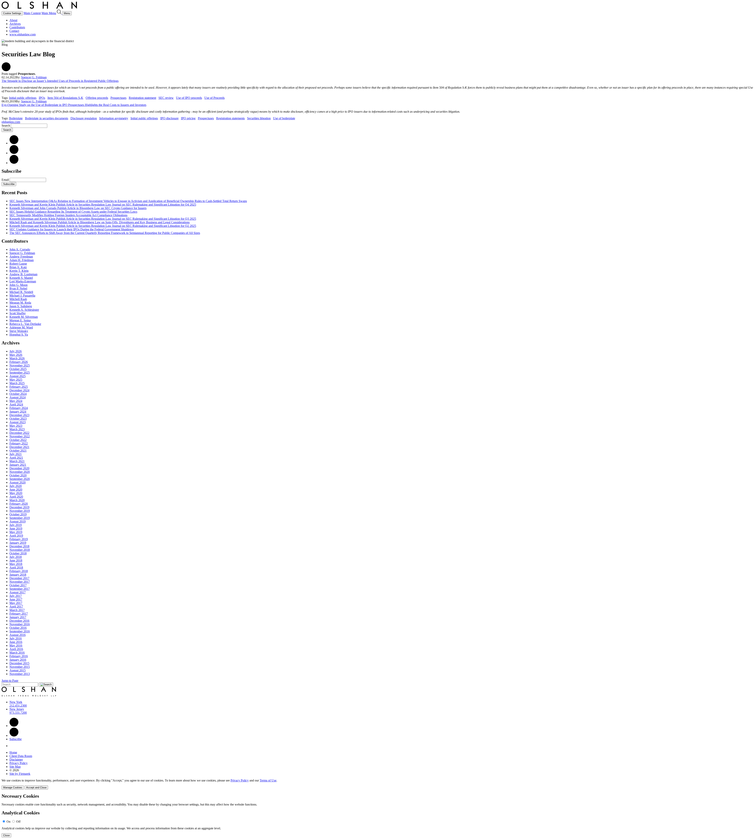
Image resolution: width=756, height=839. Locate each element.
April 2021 (16, 457)
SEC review (166, 97)
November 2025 (19, 365)
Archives (15, 23)
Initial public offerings (22, 97)
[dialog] (378, 784)
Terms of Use (268, 780)
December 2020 (19, 468)
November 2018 (19, 549)
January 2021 (17, 464)
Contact (14, 30)
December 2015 (19, 663)
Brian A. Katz (18, 267)
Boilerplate (16, 118)
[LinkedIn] (14, 143)
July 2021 (15, 454)
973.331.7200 (18, 712)
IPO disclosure (169, 118)
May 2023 (15, 425)
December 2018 (19, 546)
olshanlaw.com (11, 121)
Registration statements (230, 118)
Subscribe (9, 184)
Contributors (17, 27)
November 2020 (19, 471)
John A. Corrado (19, 249)
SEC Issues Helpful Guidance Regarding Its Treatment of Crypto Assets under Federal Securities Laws (73, 211)
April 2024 (16, 404)
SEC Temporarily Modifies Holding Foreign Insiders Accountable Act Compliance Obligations (68, 215)
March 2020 (17, 500)
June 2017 (15, 599)
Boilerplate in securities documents (46, 118)
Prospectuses (118, 97)
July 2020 (15, 486)
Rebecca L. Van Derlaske (25, 324)
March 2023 (17, 429)
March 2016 (17, 652)
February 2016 (18, 656)
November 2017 (19, 581)
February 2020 (18, 503)
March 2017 (17, 610)
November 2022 (19, 436)
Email (6, 179)
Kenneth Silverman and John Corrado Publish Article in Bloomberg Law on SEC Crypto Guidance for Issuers (77, 208)
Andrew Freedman (21, 256)
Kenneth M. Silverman (23, 316)
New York (15, 702)
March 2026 (17, 358)
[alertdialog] (378, 815)
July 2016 (15, 638)
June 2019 (15, 528)
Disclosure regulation (83, 118)
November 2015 (19, 666)
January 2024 (17, 411)
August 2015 (17, 670)
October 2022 (18, 440)
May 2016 (15, 645)
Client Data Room (20, 756)
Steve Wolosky (18, 331)
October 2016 (18, 627)
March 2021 (17, 461)
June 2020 (15, 489)
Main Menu (49, 13)
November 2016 (19, 624)
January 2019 (17, 542)
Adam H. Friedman (21, 260)
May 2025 (15, 379)
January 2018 (17, 574)
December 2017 (19, 578)
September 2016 (19, 631)
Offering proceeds (97, 97)
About (13, 20)
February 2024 (18, 408)
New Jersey (16, 709)
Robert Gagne (18, 263)
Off (18, 821)
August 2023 (17, 422)
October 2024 (18, 393)
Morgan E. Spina (20, 320)
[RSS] (14, 162)
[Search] (59, 13)
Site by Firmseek (19, 773)
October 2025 (18, 369)
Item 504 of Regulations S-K (65, 97)
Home (13, 752)
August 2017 (17, 592)
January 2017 (17, 617)
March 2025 (17, 383)
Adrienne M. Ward (21, 327)
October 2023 (18, 418)
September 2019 (19, 518)
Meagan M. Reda (20, 302)
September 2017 (19, 588)
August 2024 (17, 397)
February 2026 (18, 362)
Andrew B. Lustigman (23, 274)
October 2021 (18, 450)
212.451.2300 (18, 705)
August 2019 (17, 521)
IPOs (42, 97)
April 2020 (16, 496)
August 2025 (17, 376)
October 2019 (18, 514)
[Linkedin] (14, 725)
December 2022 (19, 432)
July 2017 (15, 596)
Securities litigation (259, 118)
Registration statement (142, 97)
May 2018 (15, 564)
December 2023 (19, 415)
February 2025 (18, 386)
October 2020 (18, 475)
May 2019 (15, 532)
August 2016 (17, 635)
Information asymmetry (113, 118)
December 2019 (19, 507)
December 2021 (19, 447)
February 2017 (18, 613)
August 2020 (17, 482)
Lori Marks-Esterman (22, 281)
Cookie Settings (12, 13)
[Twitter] (14, 153)
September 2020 (19, 479)
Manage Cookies (12, 787)
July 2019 (15, 525)
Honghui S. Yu (18, 334)
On (8, 821)
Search (6, 125)
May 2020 (15, 493)
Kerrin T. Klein (19, 270)
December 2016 (19, 620)
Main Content (32, 13)
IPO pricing (188, 118)
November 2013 (19, 674)
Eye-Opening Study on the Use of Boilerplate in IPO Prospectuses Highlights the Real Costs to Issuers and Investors (74, 105)
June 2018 (15, 560)
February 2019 (18, 539)
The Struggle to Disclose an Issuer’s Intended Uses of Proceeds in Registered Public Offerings (60, 81)
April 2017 (16, 606)
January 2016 (17, 659)
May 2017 (15, 603)
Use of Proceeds (214, 97)
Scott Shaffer (17, 313)
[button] (6, 70)
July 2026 (15, 351)
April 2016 (16, 649)
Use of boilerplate (284, 118)
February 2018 (18, 571)
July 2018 (15, 557)
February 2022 (18, 443)
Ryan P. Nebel (18, 288)
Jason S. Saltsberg (20, 306)
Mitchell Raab (18, 299)
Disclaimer (16, 759)
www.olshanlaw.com (22, 34)
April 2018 (16, 567)
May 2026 (15, 354)
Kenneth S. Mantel (21, 277)
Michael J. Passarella (22, 295)
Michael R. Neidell (21, 292)
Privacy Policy (18, 763)
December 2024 (19, 390)
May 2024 (15, 401)
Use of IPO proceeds (189, 97)
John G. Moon (18, 285)
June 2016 (15, 642)
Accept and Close (36, 787)
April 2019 (16, 535)
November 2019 (19, 510)
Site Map (15, 766)
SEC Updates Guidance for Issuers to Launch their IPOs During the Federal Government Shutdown (71, 229)
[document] (378, 815)
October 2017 (18, 585)
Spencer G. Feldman (34, 77)
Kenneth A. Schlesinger (24, 309)
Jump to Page (10, 680)
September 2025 (19, 372)
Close (6, 835)
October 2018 (18, 553)
